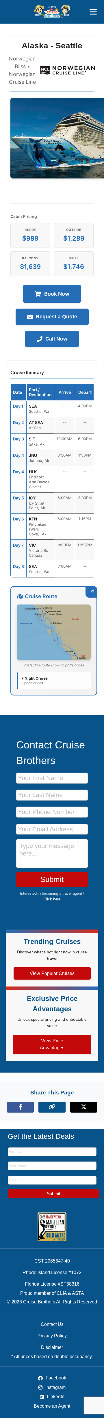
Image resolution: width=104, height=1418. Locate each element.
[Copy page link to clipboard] (51, 1107)
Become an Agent (52, 1406)
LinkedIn (55, 1396)
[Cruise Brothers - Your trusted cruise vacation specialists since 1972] (52, 12)
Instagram (55, 1387)
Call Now (56, 339)
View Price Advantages (52, 1044)
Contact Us (52, 1324)
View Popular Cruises (52, 973)
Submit (52, 879)
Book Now (56, 294)
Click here (52, 899)
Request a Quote (56, 317)
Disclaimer (52, 1347)
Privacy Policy (52, 1335)
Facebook (55, 1377)
